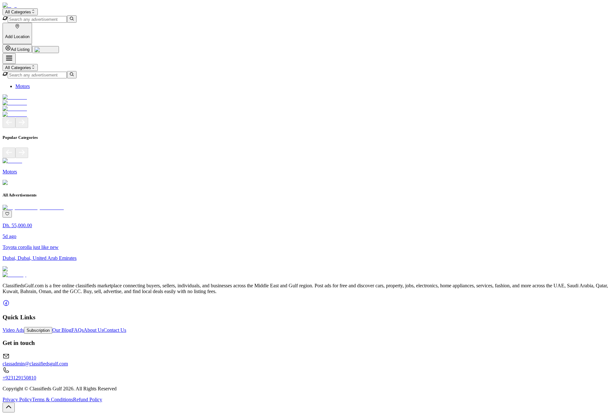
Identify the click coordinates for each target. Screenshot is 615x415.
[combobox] (20, 11)
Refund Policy (87, 399)
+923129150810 (19, 377)
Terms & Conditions (52, 399)
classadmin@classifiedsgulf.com (35, 363)
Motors (22, 86)
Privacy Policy (17, 399)
